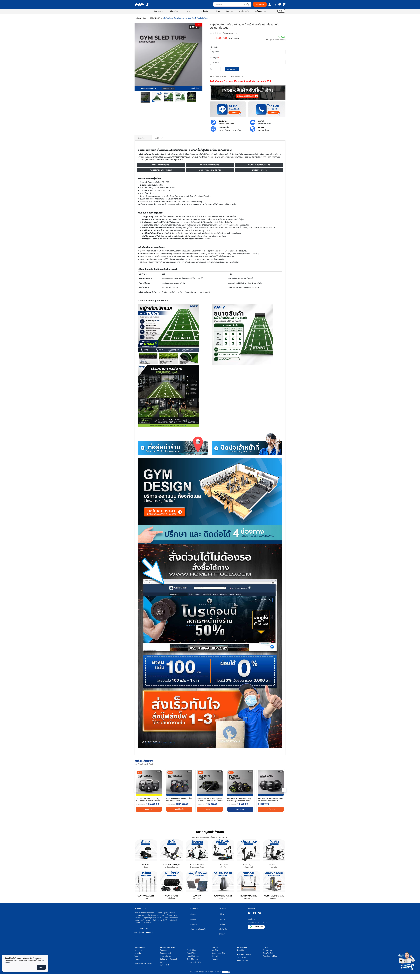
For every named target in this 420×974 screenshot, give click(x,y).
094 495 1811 (144, 928)
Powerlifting (191, 953)
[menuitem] (159, 11)
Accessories (267, 950)
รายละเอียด (141, 138)
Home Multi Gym (193, 956)
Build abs (138, 953)
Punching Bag (242, 960)
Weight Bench (165, 956)
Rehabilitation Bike (218, 953)
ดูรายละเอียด (240, 809)
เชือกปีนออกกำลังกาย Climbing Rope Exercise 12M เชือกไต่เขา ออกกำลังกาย (210, 799)
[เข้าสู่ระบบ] (269, 4)
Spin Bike (215, 950)
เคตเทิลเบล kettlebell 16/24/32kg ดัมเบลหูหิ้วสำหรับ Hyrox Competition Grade (149, 799)
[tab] (143, 138)
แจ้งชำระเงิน (223, 929)
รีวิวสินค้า (222, 934)
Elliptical (215, 956)
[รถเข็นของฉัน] (284, 4)
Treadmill (215, 959)
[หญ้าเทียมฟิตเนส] (157, 97)
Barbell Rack (164, 965)
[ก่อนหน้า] (136, 57)
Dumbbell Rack (165, 953)
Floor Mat (240, 950)
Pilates (137, 959)
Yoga (136, 956)
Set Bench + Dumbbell (168, 959)
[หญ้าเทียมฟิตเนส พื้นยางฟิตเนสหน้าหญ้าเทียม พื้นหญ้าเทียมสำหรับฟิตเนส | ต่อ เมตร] (145, 97)
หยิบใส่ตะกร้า (149, 809)
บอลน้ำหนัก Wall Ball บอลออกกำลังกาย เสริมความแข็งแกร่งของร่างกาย (270, 799)
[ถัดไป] (200, 57)
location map (258, 927)
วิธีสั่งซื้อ (221, 914)
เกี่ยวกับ (193, 914)
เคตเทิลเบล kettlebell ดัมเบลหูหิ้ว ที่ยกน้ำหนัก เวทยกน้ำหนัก (179, 799)
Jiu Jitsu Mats (242, 957)
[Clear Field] (244, 4)
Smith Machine (192, 959)
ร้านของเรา (193, 924)
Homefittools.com (201, 972)
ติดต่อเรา (193, 919)
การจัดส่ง (222, 924)
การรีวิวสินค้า (159, 138)
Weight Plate (191, 950)
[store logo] (142, 4)
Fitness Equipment (194, 962)
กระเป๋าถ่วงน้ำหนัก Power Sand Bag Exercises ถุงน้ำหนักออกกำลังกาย (239, 799)
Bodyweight (139, 950)
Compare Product (274, 4)
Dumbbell (163, 950)
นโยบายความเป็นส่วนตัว (198, 929)
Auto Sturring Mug (270, 956)
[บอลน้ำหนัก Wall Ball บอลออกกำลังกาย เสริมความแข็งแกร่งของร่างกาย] (271, 783)
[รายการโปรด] (279, 4)
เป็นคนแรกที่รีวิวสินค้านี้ (230, 33)
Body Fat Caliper (269, 953)
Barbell (162, 962)
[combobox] (232, 4)
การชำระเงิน (223, 919)
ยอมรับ (41, 967)
